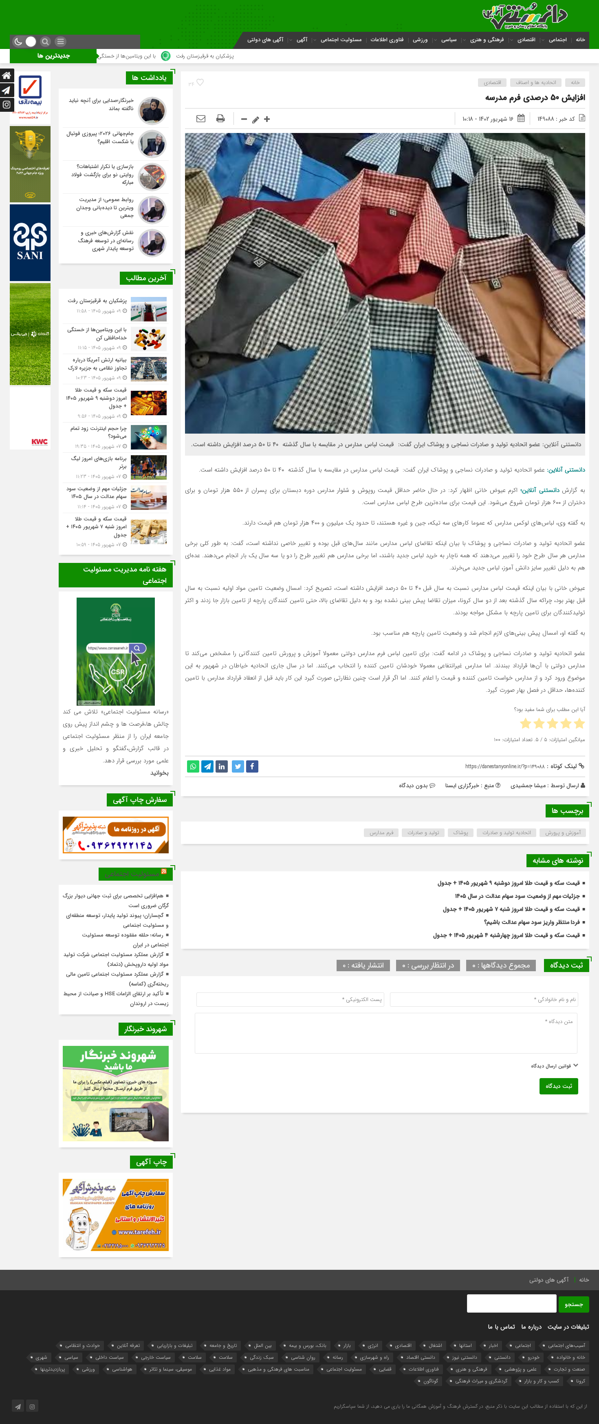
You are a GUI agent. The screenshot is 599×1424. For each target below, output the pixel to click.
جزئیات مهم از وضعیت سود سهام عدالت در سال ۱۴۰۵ (517, 896)
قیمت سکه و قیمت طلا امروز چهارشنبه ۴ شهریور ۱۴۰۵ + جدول (506, 935)
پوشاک (461, 832)
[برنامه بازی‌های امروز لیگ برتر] (116, 468)
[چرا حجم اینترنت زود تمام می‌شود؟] (116, 437)
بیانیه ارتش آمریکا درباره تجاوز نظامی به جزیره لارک (105, 56)
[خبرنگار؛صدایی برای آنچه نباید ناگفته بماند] (116, 111)
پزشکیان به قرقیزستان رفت (320, 56)
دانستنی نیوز (464, 1357)
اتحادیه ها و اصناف (536, 82)
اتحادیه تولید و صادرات (506, 832)
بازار (347, 1345)
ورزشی (420, 39)
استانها (465, 1345)
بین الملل (263, 1345)
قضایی (385, 1369)
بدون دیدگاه (413, 785)
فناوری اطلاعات (387, 39)
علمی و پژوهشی (520, 1369)
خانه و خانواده (571, 1357)
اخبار (493, 1345)
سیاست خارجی (156, 1357)
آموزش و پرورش (563, 832)
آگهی (302, 39)
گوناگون (430, 1381)
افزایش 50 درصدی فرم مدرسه (535, 97)
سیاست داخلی (109, 1357)
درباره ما (531, 1327)
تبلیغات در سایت (568, 1327)
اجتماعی (558, 39)
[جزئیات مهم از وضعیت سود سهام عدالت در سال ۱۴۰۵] (116, 498)
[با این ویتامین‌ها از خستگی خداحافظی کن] (116, 339)
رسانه (338, 1357)
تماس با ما (501, 1327)
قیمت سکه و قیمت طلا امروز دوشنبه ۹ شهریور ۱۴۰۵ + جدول (509, 883)
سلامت (226, 1357)
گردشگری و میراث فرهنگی (481, 1381)
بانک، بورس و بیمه (307, 1345)
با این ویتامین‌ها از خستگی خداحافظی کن (226, 56)
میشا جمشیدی (528, 785)
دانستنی (502, 1357)
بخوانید (159, 773)
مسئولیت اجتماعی (341, 39)
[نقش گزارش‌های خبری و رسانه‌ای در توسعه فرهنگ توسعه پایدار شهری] (116, 242)
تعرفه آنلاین (128, 1345)
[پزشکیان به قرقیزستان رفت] (116, 309)
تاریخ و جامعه (223, 1345)
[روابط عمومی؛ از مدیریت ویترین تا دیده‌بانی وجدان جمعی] (116, 210)
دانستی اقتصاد (420, 1357)
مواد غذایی (220, 1369)
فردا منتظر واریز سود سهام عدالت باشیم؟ (532, 922)
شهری (41, 1357)
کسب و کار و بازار (541, 1381)
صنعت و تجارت (569, 1369)
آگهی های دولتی (265, 39)
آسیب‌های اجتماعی (566, 1345)
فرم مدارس (381, 832)
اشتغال (435, 1345)
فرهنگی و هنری (487, 39)
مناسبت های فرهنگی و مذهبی (278, 1369)
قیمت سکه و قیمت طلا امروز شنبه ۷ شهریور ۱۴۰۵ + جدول (511, 909)
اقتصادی (526, 39)
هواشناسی (122, 1369)
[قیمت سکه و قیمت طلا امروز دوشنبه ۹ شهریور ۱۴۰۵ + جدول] (116, 403)
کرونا (580, 1381)
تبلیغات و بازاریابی (174, 1345)
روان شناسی (303, 1357)
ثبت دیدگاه (559, 1086)
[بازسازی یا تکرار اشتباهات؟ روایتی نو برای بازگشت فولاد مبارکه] (116, 177)
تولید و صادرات (423, 832)
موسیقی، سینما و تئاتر (171, 1369)
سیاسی (449, 39)
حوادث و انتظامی (82, 1345)
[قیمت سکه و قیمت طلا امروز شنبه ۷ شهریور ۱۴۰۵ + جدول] (116, 531)
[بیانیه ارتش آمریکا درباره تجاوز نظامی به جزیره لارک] (116, 369)
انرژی (373, 1345)
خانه (580, 39)
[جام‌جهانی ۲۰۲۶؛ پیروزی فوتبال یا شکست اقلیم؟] (116, 144)
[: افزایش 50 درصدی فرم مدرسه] (201, 119)
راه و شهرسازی (374, 1357)
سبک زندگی (262, 1357)
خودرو (534, 1357)
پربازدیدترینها (52, 1369)
